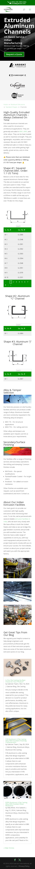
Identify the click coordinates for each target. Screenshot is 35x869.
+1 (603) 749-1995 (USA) (17, 2)
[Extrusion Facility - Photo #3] (18, 601)
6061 (21, 131)
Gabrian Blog (11, 686)
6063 (25, 131)
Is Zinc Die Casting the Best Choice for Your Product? (15, 681)
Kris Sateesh (20, 808)
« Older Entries (9, 848)
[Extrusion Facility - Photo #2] (18, 624)
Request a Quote (14, 54)
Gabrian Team (13, 684)
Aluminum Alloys (23, 747)
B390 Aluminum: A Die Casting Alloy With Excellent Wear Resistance (16, 804)
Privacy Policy (24, 866)
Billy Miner (11, 808)
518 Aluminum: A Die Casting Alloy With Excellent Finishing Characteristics (16, 740)
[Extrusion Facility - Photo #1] (18, 578)
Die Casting (21, 686)
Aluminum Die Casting (13, 750)
